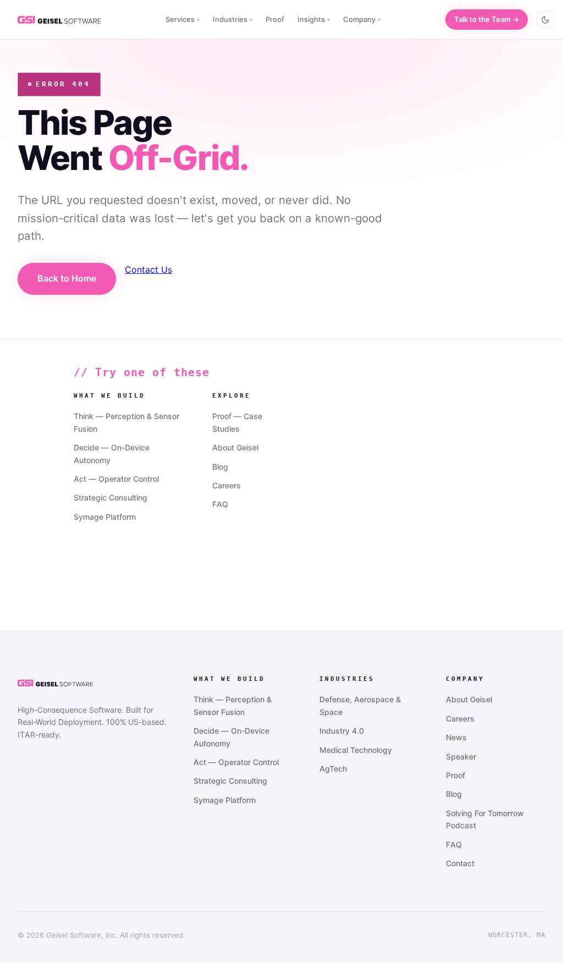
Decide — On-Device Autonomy (112, 453)
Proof (275, 19)
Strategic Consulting (110, 497)
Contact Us (148, 269)
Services (182, 19)
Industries (232, 19)
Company (361, 19)
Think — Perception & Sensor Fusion (126, 422)
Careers (226, 485)
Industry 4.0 (341, 730)
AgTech (333, 768)
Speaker (461, 756)
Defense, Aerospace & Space (360, 705)
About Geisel (235, 447)
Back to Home (66, 278)
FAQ (220, 504)
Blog (220, 466)
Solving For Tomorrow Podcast (485, 819)
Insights (313, 19)
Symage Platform (105, 516)
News (456, 737)
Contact (460, 863)
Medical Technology (355, 750)
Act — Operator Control (116, 478)
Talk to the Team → (486, 19)
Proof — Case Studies (237, 422)
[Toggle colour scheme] (545, 20)
